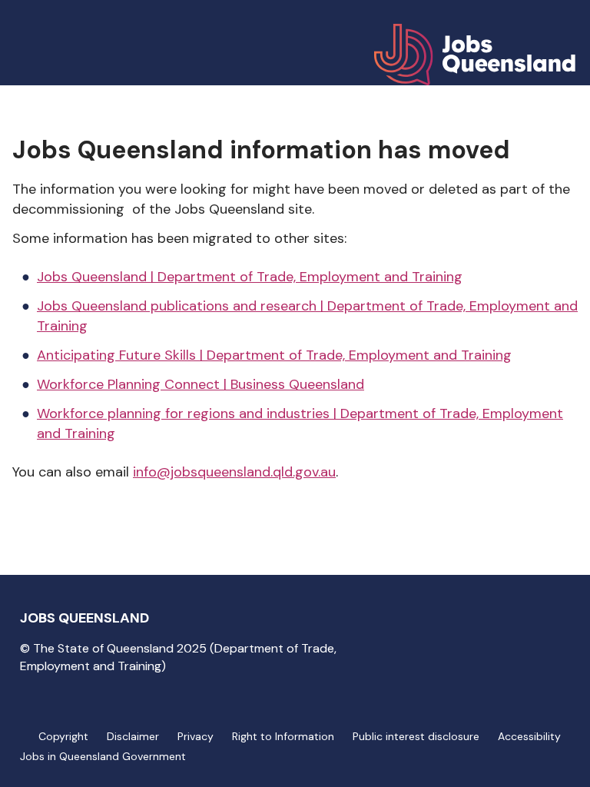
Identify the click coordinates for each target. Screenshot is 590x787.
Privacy (195, 736)
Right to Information (283, 736)
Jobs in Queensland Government (103, 756)
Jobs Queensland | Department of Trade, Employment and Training (249, 276)
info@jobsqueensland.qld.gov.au (234, 472)
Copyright (63, 736)
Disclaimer (133, 736)
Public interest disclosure (416, 736)
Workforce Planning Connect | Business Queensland (200, 384)
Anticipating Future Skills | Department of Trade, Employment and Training (274, 355)
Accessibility (529, 736)
